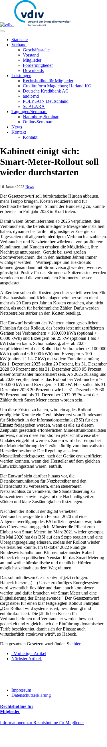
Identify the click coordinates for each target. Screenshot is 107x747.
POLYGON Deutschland (45, 101)
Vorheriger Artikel (28, 653)
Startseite (19, 39)
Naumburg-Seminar (40, 116)
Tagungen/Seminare (29, 111)
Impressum (21, 690)
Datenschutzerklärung (31, 695)
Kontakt (18, 132)
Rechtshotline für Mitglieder (48, 80)
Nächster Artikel (26, 658)
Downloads (33, 70)
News (16, 126)
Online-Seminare (38, 121)
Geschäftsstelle (36, 49)
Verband (19, 44)
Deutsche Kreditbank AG (46, 91)
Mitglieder (32, 60)
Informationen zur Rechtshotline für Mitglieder (42, 722)
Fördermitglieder (38, 65)
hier (77, 643)
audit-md (31, 96)
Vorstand (31, 55)
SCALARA (34, 106)
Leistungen (21, 75)
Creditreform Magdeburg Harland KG (57, 85)
